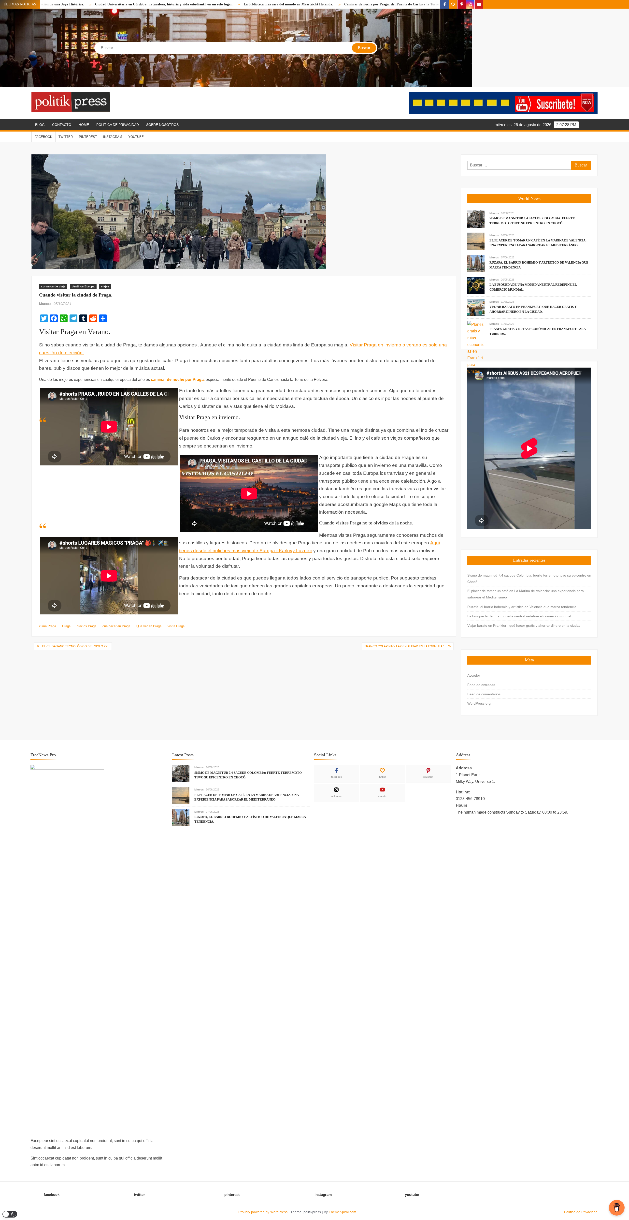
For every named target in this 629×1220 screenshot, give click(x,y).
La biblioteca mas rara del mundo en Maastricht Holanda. (190, 4)
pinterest (88, 137)
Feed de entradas (481, 685)
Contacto (61, 125)
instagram (112, 137)
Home (84, 125)
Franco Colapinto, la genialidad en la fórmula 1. (404, 646)
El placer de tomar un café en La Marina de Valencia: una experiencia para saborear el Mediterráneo (525, 594)
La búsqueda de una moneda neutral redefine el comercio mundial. (519, 616)
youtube (136, 137)
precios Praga (86, 626)
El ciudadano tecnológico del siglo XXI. (75, 646)
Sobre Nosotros (162, 125)
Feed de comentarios (483, 694)
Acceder (473, 675)
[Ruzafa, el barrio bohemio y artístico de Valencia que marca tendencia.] (476, 263)
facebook (43, 137)
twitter (65, 137)
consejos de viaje (53, 286)
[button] (9, 1214)
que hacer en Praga (116, 626)
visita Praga (176, 626)
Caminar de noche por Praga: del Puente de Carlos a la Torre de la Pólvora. (304, 4)
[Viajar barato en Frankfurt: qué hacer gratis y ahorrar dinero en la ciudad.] (476, 307)
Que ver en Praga (148, 626)
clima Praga (47, 626)
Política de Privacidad (117, 125)
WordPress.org (479, 703)
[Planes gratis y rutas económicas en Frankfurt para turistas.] (476, 347)
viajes (105, 286)
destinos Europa (83, 286)
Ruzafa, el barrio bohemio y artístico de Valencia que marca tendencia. (522, 607)
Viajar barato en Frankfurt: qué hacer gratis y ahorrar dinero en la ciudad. (524, 625)
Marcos (45, 304)
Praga (66, 626)
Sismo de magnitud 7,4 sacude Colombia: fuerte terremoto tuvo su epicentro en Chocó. (529, 578)
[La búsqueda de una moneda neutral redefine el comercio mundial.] (476, 285)
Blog (40, 125)
